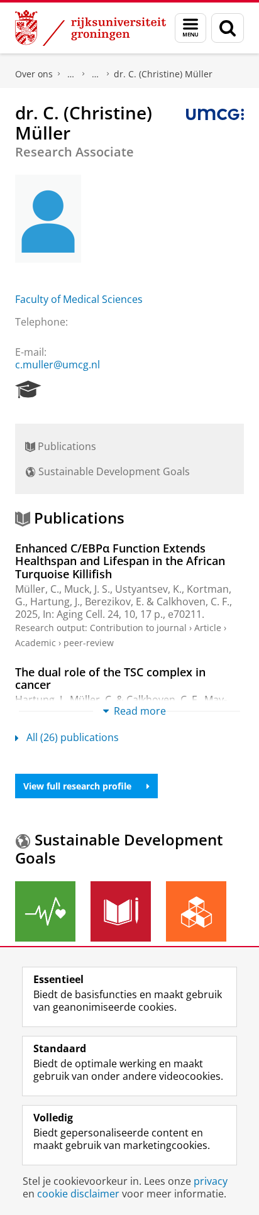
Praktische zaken (71, 74)
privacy (211, 1181)
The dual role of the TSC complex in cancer (110, 678)
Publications (65, 446)
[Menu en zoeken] (190, 28)
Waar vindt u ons (95, 74)
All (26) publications (72, 737)
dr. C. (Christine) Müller (163, 74)
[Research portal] (28, 390)
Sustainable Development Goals (113, 471)
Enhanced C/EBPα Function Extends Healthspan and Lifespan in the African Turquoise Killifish (120, 561)
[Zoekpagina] (227, 28)
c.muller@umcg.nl (57, 364)
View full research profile (77, 786)
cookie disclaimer (78, 1193)
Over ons (34, 74)
